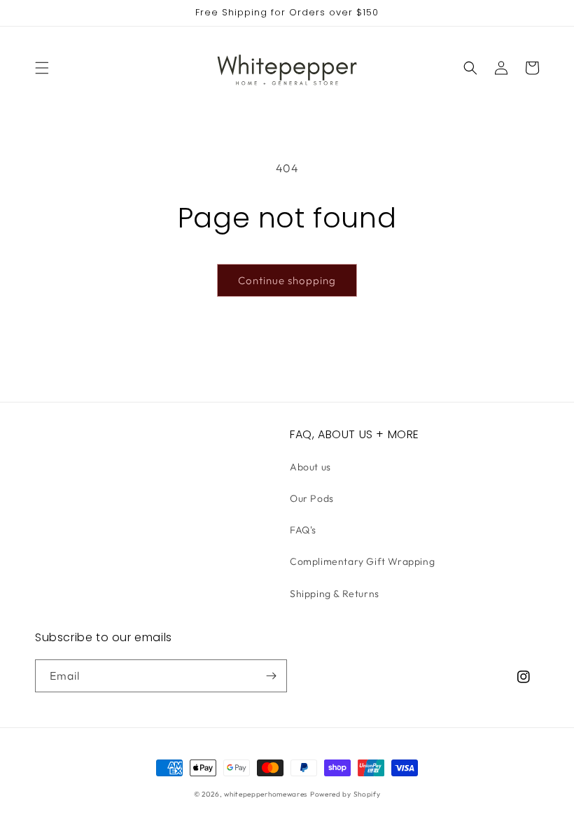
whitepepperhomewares (265, 794)
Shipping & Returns (334, 593)
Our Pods (312, 498)
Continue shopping (287, 280)
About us (310, 467)
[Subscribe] (270, 675)
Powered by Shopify (345, 794)
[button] (42, 67)
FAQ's (303, 530)
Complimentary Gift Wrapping (362, 561)
